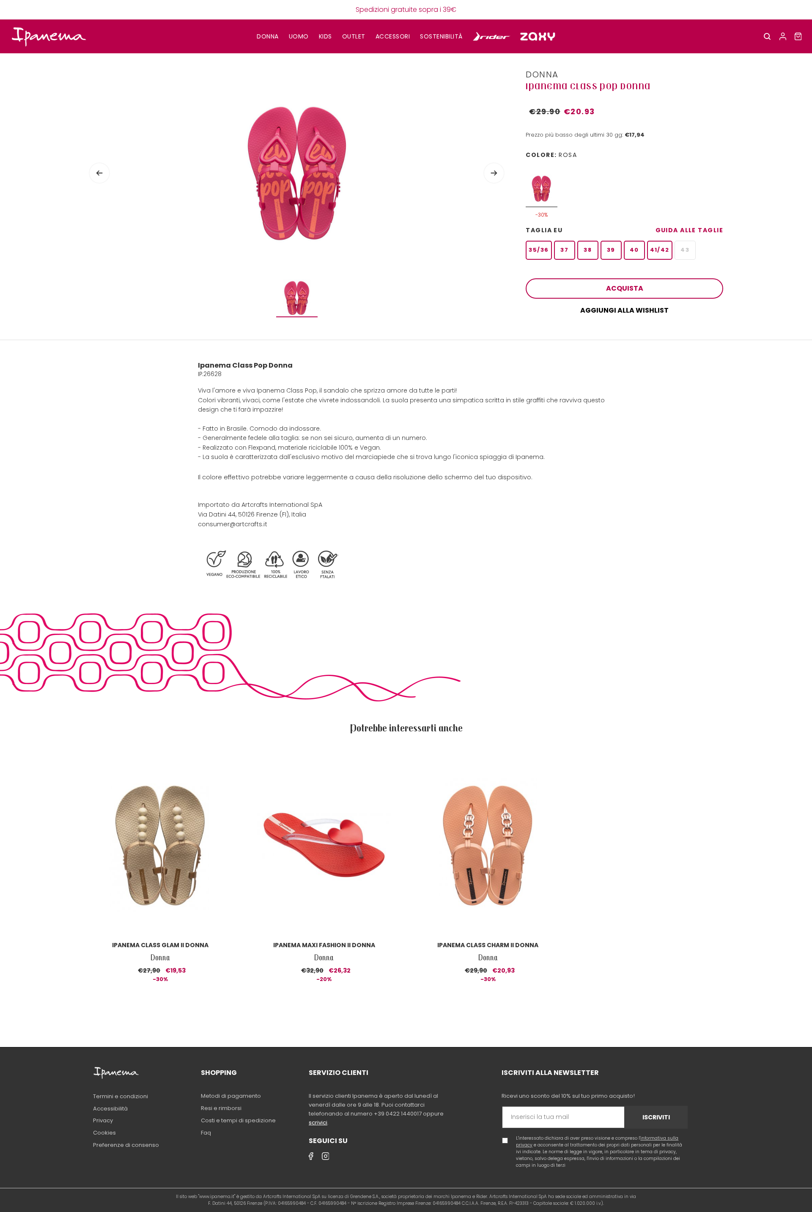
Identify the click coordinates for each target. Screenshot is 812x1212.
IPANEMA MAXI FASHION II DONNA (324, 945)
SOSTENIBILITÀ (441, 36)
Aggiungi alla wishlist (624, 310)
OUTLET (353, 36)
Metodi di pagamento (231, 1096)
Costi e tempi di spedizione (238, 1120)
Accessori (393, 36)
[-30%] (541, 184)
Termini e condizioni (120, 1096)
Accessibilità (110, 1109)
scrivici (318, 1123)
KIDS (325, 36)
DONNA (268, 36)
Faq (206, 1133)
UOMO (299, 36)
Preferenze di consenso (126, 1145)
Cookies (104, 1133)
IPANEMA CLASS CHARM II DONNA (487, 945)
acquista (624, 288)
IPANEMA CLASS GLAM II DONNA (160, 945)
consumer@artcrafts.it (232, 524)
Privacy (103, 1120)
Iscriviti (656, 1117)
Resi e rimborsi (221, 1108)
